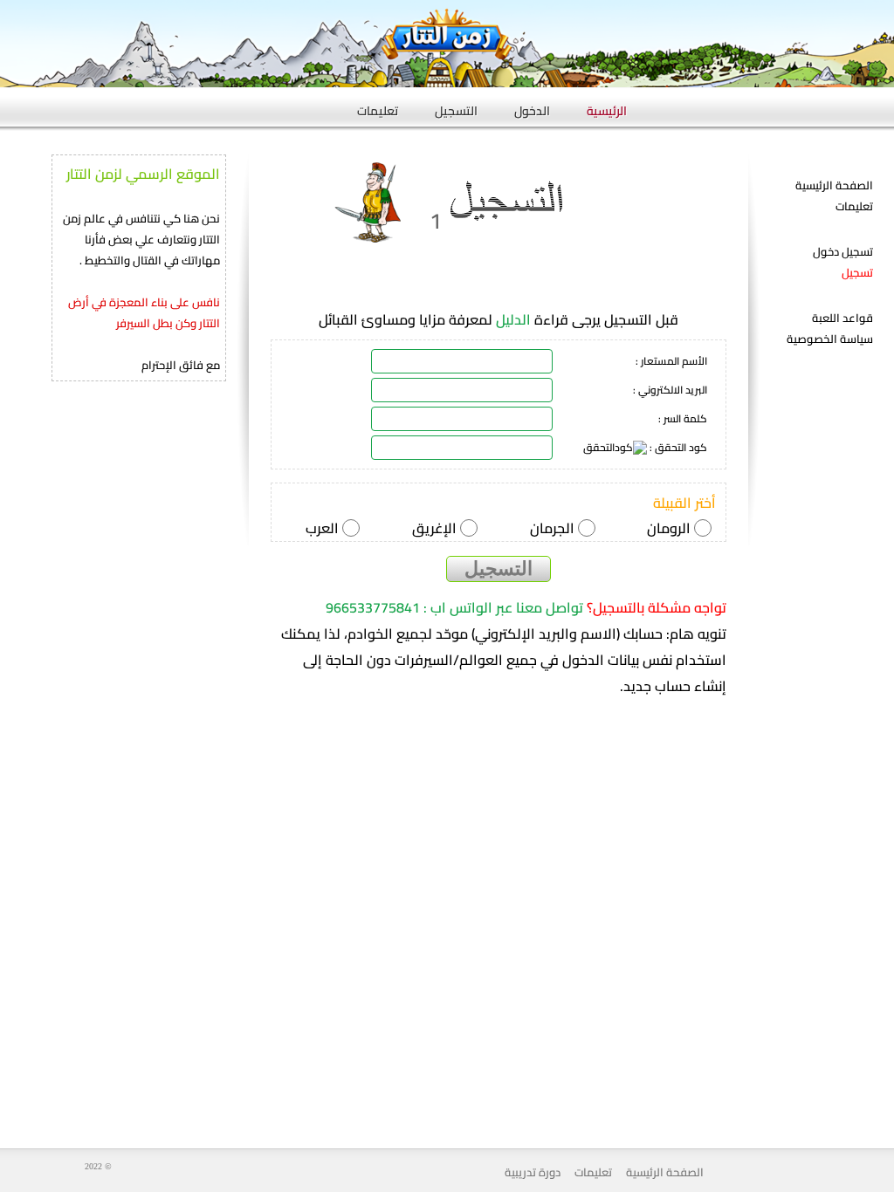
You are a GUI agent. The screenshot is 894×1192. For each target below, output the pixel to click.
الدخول (532, 105)
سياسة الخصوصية (830, 338)
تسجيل (857, 272)
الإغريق (436, 528)
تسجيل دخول (843, 251)
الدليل (513, 319)
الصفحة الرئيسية (834, 185)
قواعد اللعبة (842, 317)
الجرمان (554, 528)
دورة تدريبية (532, 1171)
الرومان (670, 528)
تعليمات (377, 105)
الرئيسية (607, 105)
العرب (324, 528)
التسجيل (456, 105)
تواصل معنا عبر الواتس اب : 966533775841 (454, 607)
